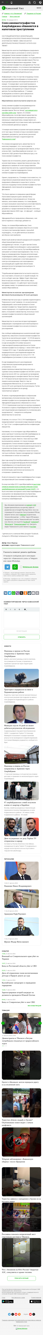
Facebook (26, 522)
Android (29, 505)
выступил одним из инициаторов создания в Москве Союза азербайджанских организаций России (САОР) (21, 486)
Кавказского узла (8, 139)
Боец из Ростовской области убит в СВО (19, 966)
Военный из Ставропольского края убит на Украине (20, 957)
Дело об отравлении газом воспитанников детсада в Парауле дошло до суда (20, 974)
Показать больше (22, 1278)
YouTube (33, 527)
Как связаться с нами (18, 1297)
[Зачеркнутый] (19, 609)
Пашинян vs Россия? (34, 13)
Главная (4, 16)
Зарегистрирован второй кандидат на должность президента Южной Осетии (18, 993)
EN (7, 2)
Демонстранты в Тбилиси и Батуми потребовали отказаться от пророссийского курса (20, 1041)
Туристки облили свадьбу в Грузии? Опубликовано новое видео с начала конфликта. (17, 1122)
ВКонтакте (9, 524)
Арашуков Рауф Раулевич (15, 913)
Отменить (22, 637)
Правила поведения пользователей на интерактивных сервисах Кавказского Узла (21, 1321)
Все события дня (34, 1006)
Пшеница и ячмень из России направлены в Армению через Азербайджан (17, 768)
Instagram (34, 522)
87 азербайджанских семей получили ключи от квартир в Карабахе (20, 803)
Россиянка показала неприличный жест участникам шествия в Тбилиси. (19, 1235)
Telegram (23, 515)
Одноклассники (20, 524)
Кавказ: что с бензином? (13, 13)
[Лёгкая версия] (11, 3)
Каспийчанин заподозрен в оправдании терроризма (19, 984)
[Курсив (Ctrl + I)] (10, 609)
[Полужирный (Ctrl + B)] (6, 609)
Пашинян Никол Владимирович (17, 886)
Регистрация (22, 631)
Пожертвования (36, 1297)
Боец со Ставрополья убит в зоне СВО (18, 1002)
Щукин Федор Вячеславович (16, 941)
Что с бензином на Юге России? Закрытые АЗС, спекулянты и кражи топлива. (20, 1270)
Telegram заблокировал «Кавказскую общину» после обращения (17, 1160)
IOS (34, 505)
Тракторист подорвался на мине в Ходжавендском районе (18, 690)
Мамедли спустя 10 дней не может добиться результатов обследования (19, 726)
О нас (3, 1297)
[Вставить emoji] (25, 609)
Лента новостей (15, 16)
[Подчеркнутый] (15, 609)
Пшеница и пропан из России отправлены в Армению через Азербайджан (17, 653)
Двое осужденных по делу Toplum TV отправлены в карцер (20, 839)
